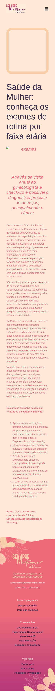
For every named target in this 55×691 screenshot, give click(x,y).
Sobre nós (28, 664)
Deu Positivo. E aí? (27, 627)
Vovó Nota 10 (27, 636)
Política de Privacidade (27, 673)
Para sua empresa (27, 610)
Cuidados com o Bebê (27, 645)
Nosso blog (27, 668)
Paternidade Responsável (27, 632)
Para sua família (27, 605)
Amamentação (27, 640)
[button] (46, 9)
